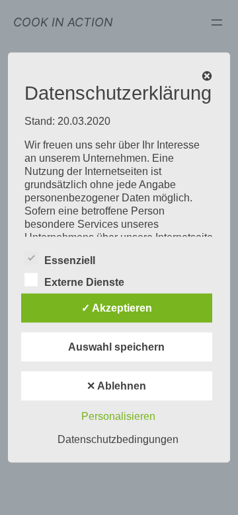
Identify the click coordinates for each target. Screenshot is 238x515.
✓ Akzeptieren (116, 308)
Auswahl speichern (116, 347)
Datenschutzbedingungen (118, 439)
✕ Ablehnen (116, 386)
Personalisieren (118, 416)
